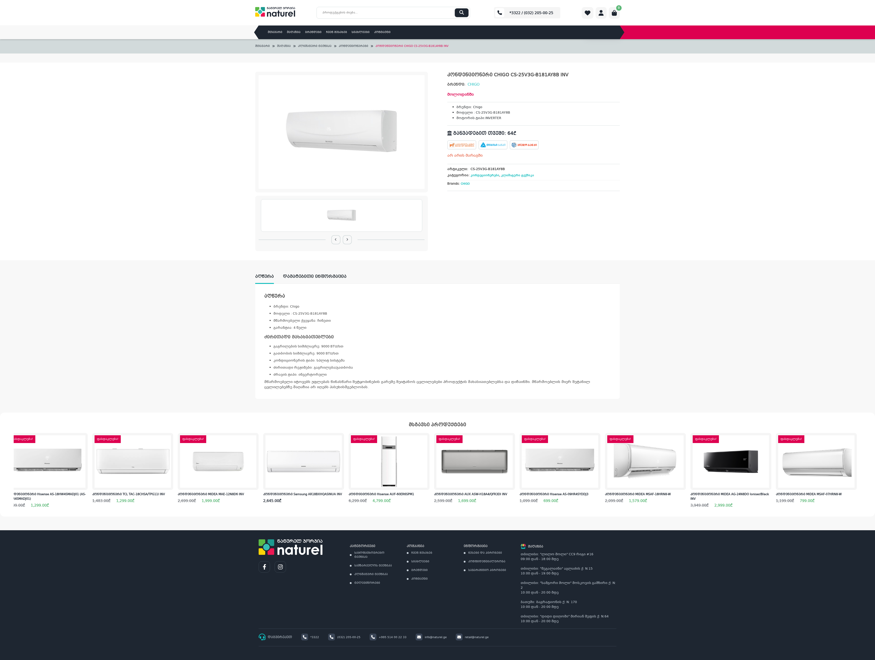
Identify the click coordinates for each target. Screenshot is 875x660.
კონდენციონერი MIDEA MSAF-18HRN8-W (638, 494)
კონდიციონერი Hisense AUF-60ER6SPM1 (381, 494)
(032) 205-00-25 (348, 637)
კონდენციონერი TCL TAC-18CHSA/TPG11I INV (128, 494)
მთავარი (275, 32)
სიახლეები (361, 32)
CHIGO (474, 84)
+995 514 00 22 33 (393, 637)
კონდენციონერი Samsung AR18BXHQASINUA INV (302, 494)
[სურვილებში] (84, 454)
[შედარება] (84, 468)
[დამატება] (84, 440)
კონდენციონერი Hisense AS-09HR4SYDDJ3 (554, 494)
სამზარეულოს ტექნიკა (373, 566)
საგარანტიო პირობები (487, 570)
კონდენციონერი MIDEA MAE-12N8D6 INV (211, 494)
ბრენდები (313, 32)
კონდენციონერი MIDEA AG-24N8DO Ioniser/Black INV (729, 496)
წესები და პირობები (485, 553)
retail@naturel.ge (477, 637)
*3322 (314, 637)
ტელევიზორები (367, 583)
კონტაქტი (382, 32)
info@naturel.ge (436, 637)
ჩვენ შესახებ (336, 32)
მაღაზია (294, 32)
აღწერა (264, 276)
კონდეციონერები (353, 46)
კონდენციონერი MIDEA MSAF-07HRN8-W (809, 494)
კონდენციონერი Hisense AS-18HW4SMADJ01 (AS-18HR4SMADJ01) (46, 496)
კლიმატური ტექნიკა (315, 46)
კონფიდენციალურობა (486, 562)
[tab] (269, 276)
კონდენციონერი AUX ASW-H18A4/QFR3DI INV (470, 494)
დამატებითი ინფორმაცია (315, 276)
